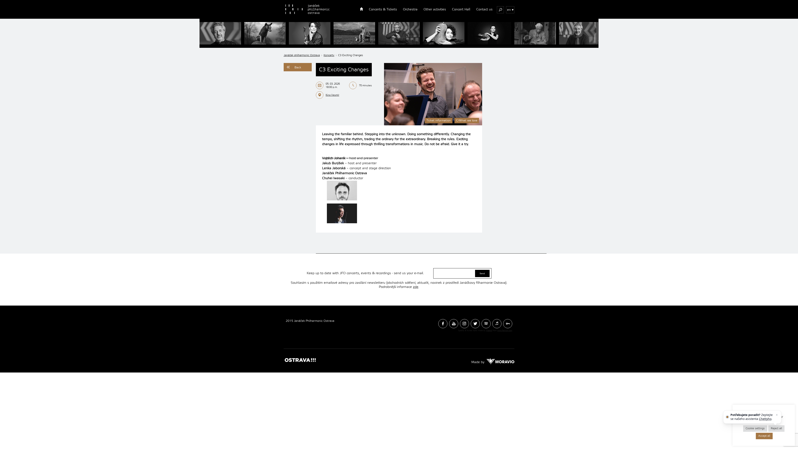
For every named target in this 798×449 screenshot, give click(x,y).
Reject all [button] (776, 428)
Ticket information (438, 120)
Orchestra (410, 9)
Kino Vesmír (332, 95)
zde (415, 287)
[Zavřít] (777, 415)
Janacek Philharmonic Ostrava (308, 9)
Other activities (435, 9)
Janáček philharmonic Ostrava (302, 55)
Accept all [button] (764, 436)
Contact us (484, 9)
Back (297, 67)
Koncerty (329, 55)
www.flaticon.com (504, 330)
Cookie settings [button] (755, 428)
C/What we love (466, 120)
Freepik (489, 330)
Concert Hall (461, 9)
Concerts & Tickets (383, 9)
